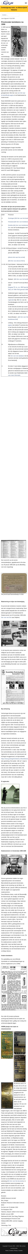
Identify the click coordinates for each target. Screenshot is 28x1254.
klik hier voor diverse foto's (16, 261)
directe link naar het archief (16, 257)
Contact (11, 1250)
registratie (11, 300)
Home (6, 1250)
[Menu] (26, 2)
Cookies (21, 1250)
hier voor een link (6, 617)
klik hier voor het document (15, 1181)
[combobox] (10, 14)
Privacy (16, 1250)
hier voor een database (17, 356)
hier (9, 227)
